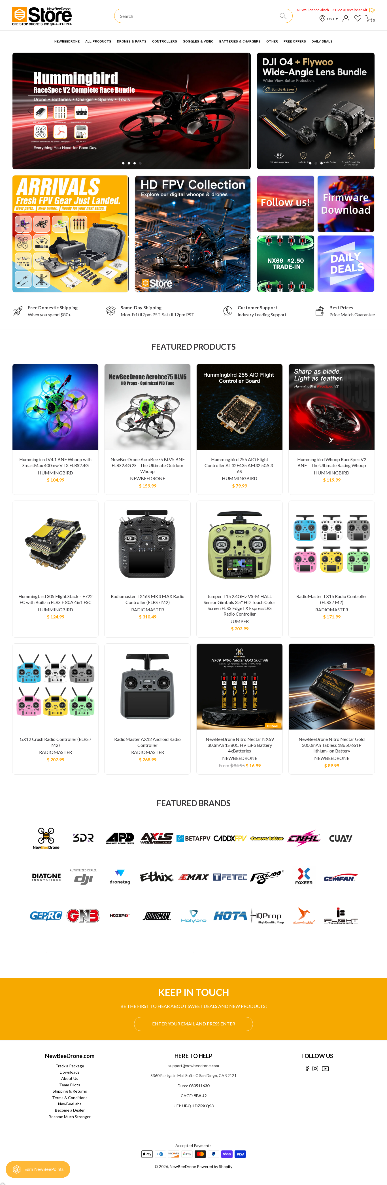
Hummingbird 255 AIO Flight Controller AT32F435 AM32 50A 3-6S (240, 465)
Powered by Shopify (214, 1166)
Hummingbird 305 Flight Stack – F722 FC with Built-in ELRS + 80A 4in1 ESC (55, 599)
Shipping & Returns (70, 1091)
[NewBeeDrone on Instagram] (315, 1068)
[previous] (29, 111)
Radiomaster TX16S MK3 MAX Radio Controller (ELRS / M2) (147, 599)
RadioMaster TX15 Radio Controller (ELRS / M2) (331, 599)
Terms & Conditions (70, 1097)
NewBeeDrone (147, 478)
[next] (233, 111)
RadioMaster (147, 609)
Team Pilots (69, 1084)
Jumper (240, 621)
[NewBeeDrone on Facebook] (307, 1068)
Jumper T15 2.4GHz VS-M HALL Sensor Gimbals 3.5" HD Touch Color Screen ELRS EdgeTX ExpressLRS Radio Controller (239, 604)
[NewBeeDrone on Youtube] (325, 1068)
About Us (69, 1078)
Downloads (70, 1072)
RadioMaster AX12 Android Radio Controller (147, 742)
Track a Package (70, 1065)
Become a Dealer (70, 1110)
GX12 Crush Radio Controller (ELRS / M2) (55, 742)
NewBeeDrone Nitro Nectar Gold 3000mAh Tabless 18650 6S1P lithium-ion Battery (332, 745)
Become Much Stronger (70, 1116)
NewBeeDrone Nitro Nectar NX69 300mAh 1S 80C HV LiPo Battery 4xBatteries (240, 745)
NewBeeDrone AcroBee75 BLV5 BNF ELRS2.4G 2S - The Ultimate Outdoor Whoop (147, 465)
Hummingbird (55, 472)
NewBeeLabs (70, 1103)
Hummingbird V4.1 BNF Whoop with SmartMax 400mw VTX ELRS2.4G (55, 462)
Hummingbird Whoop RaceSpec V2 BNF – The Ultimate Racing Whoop (331, 462)
